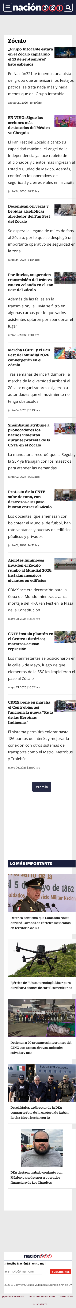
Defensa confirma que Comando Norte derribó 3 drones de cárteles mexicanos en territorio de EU (41, 923)
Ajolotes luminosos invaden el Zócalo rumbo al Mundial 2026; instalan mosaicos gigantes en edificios (30, 570)
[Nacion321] (38, 7)
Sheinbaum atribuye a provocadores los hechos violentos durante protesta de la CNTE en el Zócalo (29, 435)
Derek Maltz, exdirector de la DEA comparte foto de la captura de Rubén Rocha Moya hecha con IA (40, 1112)
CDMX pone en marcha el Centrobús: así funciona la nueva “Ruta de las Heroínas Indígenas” (30, 712)
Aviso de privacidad (42, 1296)
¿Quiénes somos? (13, 1296)
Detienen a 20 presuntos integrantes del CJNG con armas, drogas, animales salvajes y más (41, 1047)
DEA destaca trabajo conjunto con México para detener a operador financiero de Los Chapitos (36, 1177)
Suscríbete (40, 1304)
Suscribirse (61, 1271)
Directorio (67, 1296)
